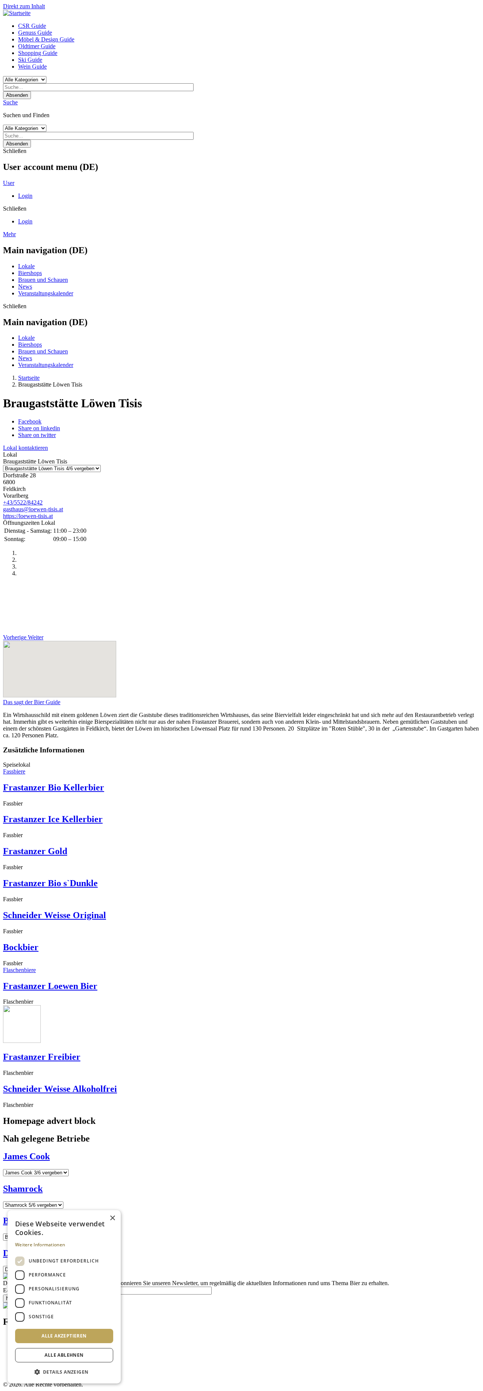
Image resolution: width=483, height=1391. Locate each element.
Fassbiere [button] (14, 771)
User (8, 183)
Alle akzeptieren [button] (64, 1336)
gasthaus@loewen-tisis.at (33, 509)
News (25, 286)
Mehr (9, 234)
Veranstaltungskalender (45, 293)
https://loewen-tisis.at (28, 516)
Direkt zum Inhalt (24, 6)
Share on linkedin (39, 428)
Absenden (17, 95)
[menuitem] (249, 26)
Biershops (30, 273)
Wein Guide (32, 66)
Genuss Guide (35, 32)
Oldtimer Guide (36, 46)
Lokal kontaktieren (25, 448)
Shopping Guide (37, 53)
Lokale (26, 266)
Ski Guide (30, 60)
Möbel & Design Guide (46, 39)
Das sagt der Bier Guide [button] (31, 702)
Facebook (30, 421)
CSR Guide (32, 26)
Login (25, 196)
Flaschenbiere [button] (19, 970)
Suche (10, 102)
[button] (64, 1371)
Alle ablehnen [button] (64, 1355)
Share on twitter (37, 435)
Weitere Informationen (40, 1244)
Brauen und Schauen (43, 280)
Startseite (29, 377)
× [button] (112, 1218)
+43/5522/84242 (23, 502)
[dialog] (64, 1296)
